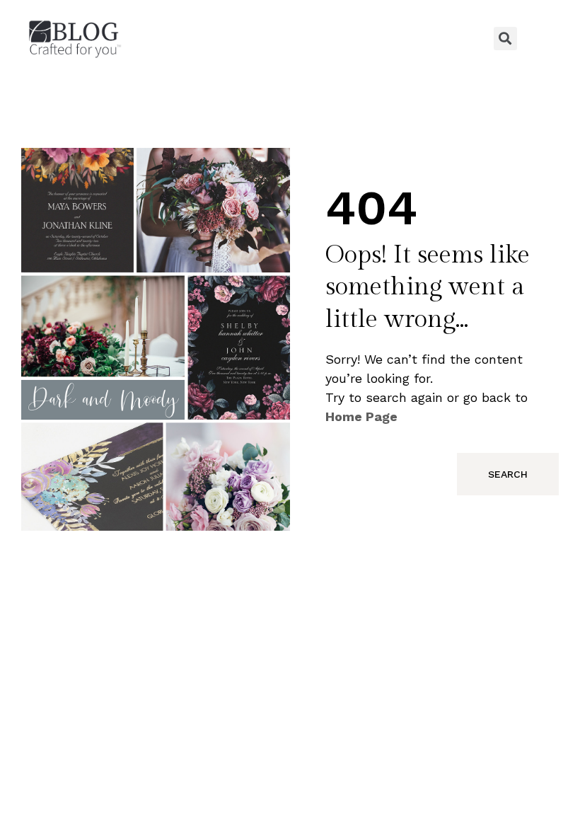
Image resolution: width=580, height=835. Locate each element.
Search (508, 474)
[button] (290, 38)
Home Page (361, 416)
